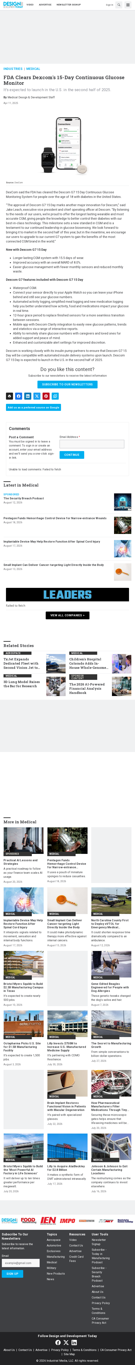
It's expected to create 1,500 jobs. (22, 1057)
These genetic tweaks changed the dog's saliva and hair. (111, 998)
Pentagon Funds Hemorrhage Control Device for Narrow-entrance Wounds (55, 518)
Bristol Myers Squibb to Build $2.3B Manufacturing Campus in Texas (24, 987)
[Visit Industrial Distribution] (87, 1220)
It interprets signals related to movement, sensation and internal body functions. (22, 936)
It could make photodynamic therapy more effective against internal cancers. (66, 936)
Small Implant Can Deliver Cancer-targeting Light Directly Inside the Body (54, 565)
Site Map (69, 1354)
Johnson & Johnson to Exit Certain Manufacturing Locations (109, 1170)
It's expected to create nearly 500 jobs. (22, 998)
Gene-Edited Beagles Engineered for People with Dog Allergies (110, 987)
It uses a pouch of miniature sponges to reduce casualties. (66, 874)
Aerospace (13, 653)
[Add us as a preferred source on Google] (55, 396)
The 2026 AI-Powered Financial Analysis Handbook (87, 688)
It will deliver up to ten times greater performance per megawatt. (22, 1182)
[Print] (9, 396)
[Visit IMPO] (67, 1220)
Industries (13, 69)
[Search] (118, 4)
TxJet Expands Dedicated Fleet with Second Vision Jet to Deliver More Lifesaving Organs (21, 663)
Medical (33, 69)
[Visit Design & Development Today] (10, 1220)
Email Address (70, 437)
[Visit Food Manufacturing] (29, 1220)
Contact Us (25, 1350)
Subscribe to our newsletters (67, 384)
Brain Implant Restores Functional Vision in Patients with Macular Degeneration (66, 1106)
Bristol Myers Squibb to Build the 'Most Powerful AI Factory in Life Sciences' (23, 1170)
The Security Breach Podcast (24, 498)
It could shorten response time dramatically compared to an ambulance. (110, 936)
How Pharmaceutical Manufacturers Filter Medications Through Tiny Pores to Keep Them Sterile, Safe (111, 1106)
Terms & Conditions (84, 1350)
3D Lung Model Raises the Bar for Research (22, 684)
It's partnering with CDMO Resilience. (63, 1057)
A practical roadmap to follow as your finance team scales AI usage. (23, 872)
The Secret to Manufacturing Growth (111, 1045)
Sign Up (12, 1273)
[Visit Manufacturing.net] (106, 1220)
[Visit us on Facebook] (58, 1342)
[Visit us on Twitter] (66, 1342)
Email (5, 1256)
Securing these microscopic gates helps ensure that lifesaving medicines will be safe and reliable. (109, 1119)
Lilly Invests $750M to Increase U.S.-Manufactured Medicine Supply (66, 1047)
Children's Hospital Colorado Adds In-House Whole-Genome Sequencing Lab (87, 663)
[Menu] (127, 4)
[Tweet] (36, 396)
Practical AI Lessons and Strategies (20, 862)
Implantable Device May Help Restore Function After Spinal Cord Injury (52, 541)
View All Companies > (67, 615)
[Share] (18, 396)
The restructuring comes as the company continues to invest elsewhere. (111, 1182)
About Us (9, 1350)
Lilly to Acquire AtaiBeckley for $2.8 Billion (66, 1168)
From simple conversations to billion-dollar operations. (110, 1054)
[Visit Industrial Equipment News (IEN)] (48, 1220)
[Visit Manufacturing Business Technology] (125, 1220)
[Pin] (46, 396)
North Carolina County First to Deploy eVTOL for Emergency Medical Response (110, 924)
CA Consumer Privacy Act (115, 1350)
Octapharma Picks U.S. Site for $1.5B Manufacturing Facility (22, 1047)
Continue (71, 455)
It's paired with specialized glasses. (64, 1117)
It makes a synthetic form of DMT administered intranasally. (66, 1176)
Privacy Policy (60, 1350)
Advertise (41, 1350)
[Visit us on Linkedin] (74, 1342)
